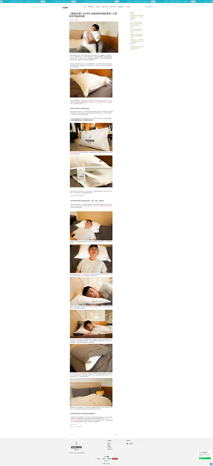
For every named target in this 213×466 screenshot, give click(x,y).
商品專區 (97, 6)
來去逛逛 (63, 1)
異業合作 (128, 6)
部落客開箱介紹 (121, 6)
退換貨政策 (109, 446)
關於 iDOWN (104, 6)
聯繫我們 (108, 443)
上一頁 (71, 434)
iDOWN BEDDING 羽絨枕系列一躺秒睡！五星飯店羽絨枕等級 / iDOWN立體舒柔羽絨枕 (136, 24)
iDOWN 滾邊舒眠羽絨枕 (78, 426)
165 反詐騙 (109, 447)
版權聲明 (104, 463)
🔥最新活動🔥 (90, 6)
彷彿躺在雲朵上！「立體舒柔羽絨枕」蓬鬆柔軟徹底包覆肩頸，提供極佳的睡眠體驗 (136, 41)
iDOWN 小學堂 (113, 6)
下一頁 (116, 434)
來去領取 (19, 1)
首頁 (85, 6)
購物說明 (108, 444)
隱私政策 (108, 463)
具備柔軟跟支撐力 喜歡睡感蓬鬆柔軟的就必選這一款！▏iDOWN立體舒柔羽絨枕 (137, 17)
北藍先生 (75, 424)
